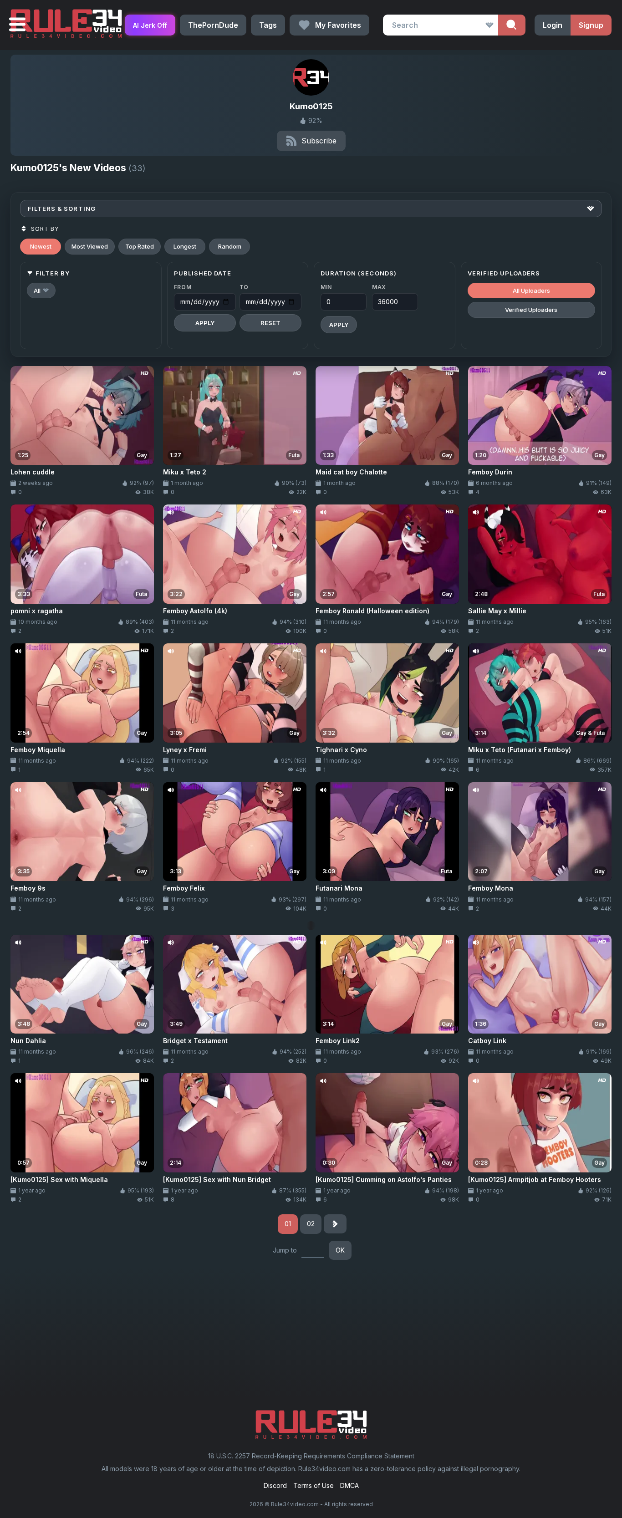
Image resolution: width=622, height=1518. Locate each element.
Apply (204, 322)
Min (326, 287)
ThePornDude (213, 25)
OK (340, 1250)
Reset (270, 322)
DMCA (349, 1485)
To (244, 287)
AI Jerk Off (150, 25)
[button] (41, 291)
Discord (275, 1485)
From (183, 287)
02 (311, 1224)
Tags (268, 25)
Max (379, 287)
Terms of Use (313, 1485)
